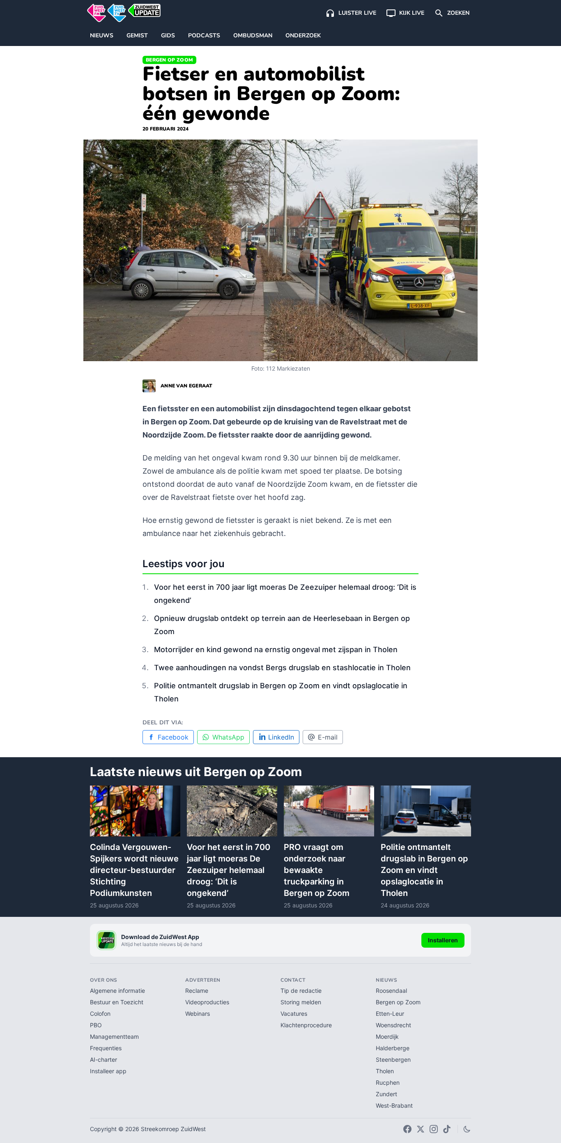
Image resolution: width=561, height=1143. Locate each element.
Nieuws (101, 35)
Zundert (386, 1093)
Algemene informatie (117, 990)
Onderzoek (303, 35)
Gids (168, 35)
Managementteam (114, 1036)
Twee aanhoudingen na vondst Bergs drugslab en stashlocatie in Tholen (282, 667)
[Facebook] (407, 1129)
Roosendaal (391, 990)
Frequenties (106, 1048)
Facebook (173, 737)
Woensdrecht (393, 1025)
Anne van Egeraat (187, 386)
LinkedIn (281, 737)
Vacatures (293, 1013)
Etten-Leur (390, 1013)
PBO (96, 1025)
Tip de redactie (301, 990)
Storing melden (300, 1002)
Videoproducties (207, 1002)
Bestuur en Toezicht (116, 1002)
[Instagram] (434, 1129)
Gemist (137, 35)
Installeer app (108, 1070)
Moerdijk (387, 1036)
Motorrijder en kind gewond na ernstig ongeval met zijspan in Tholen (276, 649)
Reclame (196, 990)
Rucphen (388, 1082)
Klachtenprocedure (306, 1025)
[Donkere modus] (467, 1129)
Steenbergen (393, 1059)
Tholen (385, 1070)
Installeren (443, 940)
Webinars (197, 1013)
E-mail (328, 737)
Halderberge (392, 1048)
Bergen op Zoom (169, 60)
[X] (420, 1129)
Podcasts (204, 35)
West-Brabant (394, 1105)
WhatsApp (228, 737)
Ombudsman (252, 35)
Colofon (100, 1013)
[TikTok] (447, 1129)
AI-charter (103, 1059)
